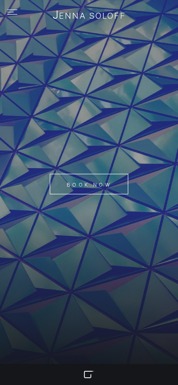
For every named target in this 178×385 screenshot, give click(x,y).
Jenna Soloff (89, 15)
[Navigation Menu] (12, 12)
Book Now (89, 185)
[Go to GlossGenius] (89, 374)
